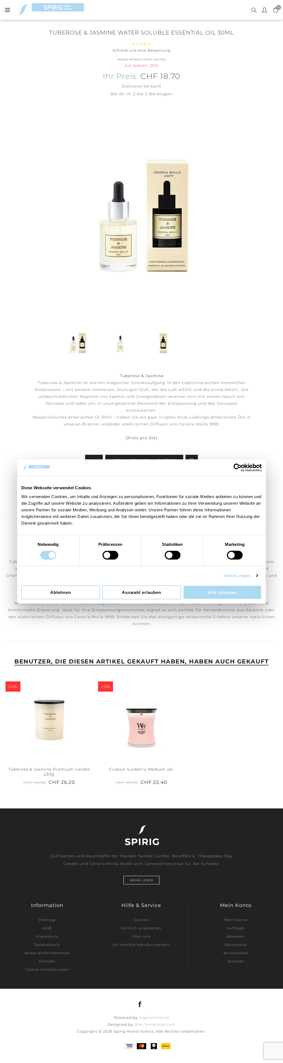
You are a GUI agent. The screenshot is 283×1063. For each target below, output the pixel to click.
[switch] (110, 555)
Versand (152, 86)
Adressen (235, 936)
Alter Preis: (130, 59)
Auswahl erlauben (141, 592)
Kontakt (47, 961)
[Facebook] (140, 1004)
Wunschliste (235, 953)
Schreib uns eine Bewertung (141, 50)
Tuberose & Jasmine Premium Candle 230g (49, 772)
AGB (47, 928)
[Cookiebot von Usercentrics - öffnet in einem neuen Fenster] (237, 468)
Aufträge (236, 928)
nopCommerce (154, 1017)
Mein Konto (235, 919)
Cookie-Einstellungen (47, 969)
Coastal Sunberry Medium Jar (141, 769)
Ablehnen (60, 592)
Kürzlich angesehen (141, 928)
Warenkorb (235, 944)
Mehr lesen (141, 880)
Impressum (47, 936)
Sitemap (47, 919)
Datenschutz (47, 944)
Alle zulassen (222, 592)
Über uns (141, 936)
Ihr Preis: (120, 76)
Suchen (141, 919)
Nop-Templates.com (154, 1024)
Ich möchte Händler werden (141, 944)
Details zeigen (237, 575)
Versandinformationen (47, 953)
